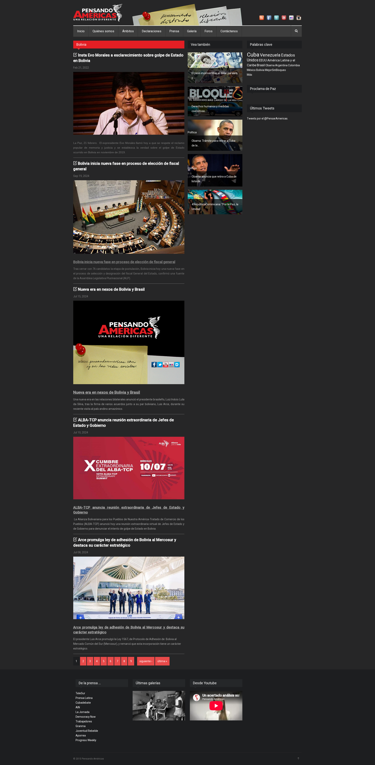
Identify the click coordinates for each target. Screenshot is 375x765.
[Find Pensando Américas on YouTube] (284, 18)
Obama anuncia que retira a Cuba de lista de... (214, 179)
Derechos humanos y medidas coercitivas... (210, 109)
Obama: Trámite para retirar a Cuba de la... (213, 143)
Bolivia (260, 70)
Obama (270, 65)
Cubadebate (83, 702)
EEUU (263, 60)
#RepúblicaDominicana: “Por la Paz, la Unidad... (215, 207)
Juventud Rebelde (87, 730)
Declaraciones (151, 31)
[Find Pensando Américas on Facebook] (269, 18)
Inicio (81, 31)
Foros (208, 31)
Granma (81, 726)
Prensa (174, 31)
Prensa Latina (84, 698)
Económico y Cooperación (204, 64)
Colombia (294, 65)
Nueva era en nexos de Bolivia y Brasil (111, 289)
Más (249, 74)
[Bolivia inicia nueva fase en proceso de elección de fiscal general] (128, 217)
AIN (78, 707)
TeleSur (80, 693)
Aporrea (81, 735)
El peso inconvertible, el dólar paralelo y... (215, 75)
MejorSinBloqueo (275, 70)
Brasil (261, 65)
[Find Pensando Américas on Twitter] (276, 18)
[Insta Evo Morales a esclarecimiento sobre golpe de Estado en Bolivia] (128, 103)
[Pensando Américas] (97, 13)
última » (162, 661)
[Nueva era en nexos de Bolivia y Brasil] (128, 342)
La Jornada (82, 712)
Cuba (253, 54)
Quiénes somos (103, 31)
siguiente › (145, 661)
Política (192, 132)
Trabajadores (84, 721)
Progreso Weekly (86, 740)
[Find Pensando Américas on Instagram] (299, 18)
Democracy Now (86, 716)
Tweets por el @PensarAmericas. (267, 118)
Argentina (281, 65)
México (251, 70)
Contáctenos (229, 31)
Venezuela (270, 54)
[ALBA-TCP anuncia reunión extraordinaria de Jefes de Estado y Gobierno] (128, 468)
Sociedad (193, 98)
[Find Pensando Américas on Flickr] (291, 18)
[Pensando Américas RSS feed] (262, 18)
